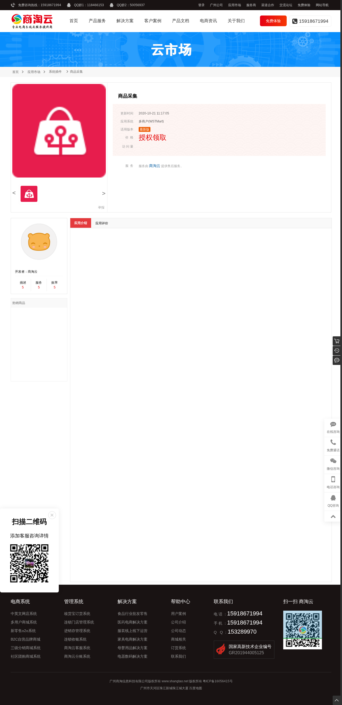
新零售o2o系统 (23, 631)
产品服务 (97, 20)
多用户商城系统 (24, 622)
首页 (73, 20)
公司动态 (178, 631)
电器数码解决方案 (132, 656)
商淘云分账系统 (77, 656)
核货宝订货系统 (77, 613)
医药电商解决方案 (132, 622)
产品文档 (180, 20)
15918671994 (51, 5)
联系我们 (178, 656)
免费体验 (304, 5)
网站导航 (322, 5)
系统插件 (55, 72)
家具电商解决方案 (132, 639)
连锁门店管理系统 (79, 622)
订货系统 (178, 648)
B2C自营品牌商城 (25, 639)
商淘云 (154, 166)
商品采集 (76, 72)
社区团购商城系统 (26, 656)
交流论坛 (285, 5)
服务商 (251, 5)
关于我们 (236, 20)
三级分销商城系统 (26, 648)
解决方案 (125, 20)
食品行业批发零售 (132, 613)
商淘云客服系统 (77, 648)
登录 (201, 5)
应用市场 (234, 5)
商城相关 (178, 639)
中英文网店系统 (24, 613)
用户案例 (178, 613)
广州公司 (216, 5)
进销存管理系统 (77, 631)
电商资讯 (208, 20)
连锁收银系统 (75, 639)
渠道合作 (267, 5)
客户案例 (152, 20)
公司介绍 (178, 622)
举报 (101, 207)
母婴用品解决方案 (132, 648)
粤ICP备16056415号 (218, 681)
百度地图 (195, 688)
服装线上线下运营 (132, 631)
